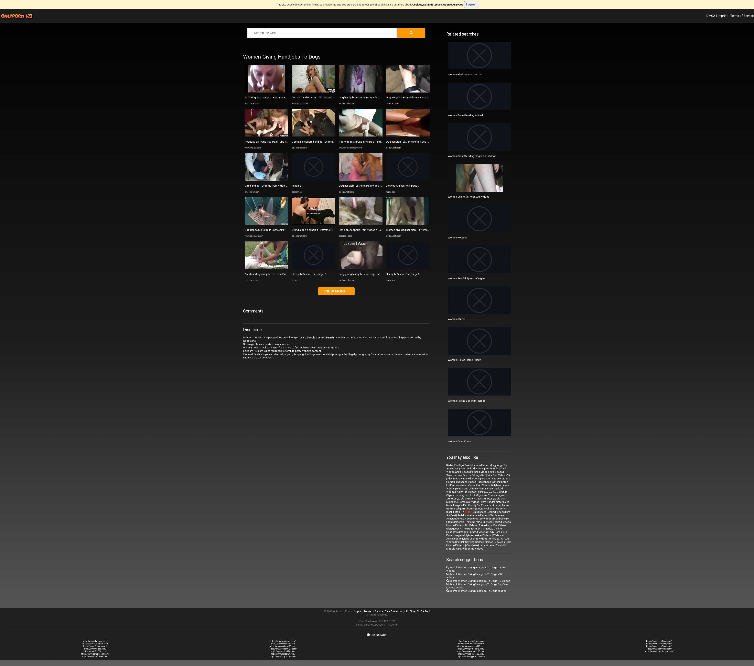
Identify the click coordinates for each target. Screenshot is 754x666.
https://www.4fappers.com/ (95, 641)
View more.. (336, 291)
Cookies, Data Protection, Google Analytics (437, 4)
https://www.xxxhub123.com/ (283, 646)
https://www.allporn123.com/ (471, 654)
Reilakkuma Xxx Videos (492, 525)
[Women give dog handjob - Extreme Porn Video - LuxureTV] (408, 224)
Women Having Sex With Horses (466, 400)
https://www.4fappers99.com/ (95, 643)
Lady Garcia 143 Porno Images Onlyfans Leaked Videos (476, 533)
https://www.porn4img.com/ (659, 649)
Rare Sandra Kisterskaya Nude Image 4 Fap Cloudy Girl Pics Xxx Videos (477, 503)
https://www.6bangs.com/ (95, 646)
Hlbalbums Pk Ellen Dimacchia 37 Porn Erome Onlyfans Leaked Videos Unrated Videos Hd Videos (478, 522)
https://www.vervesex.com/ (283, 641)
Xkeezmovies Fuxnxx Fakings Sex (466, 475)
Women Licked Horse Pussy (464, 360)
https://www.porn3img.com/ (659, 646)
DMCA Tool (423, 611)
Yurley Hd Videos (466, 492)
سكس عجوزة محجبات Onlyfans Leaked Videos (476, 467)
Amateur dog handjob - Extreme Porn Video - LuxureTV (276, 274)
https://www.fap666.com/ (94, 651)
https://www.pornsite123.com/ (95, 654)
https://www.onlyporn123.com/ (471, 656)
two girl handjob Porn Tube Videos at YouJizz (318, 97)
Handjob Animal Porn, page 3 (403, 274)
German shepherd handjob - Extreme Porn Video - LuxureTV (326, 141)
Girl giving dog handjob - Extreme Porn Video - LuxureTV (277, 97)
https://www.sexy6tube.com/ (471, 641)
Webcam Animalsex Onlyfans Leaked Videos (475, 537)
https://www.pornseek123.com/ (471, 646)
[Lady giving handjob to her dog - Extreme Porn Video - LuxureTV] (360, 268)
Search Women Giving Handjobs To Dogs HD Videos (479, 581)
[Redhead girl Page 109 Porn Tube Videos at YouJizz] (266, 135)
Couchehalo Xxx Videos (480, 545)
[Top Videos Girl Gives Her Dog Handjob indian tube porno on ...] (360, 135)
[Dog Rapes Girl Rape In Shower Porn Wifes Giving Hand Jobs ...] (266, 224)
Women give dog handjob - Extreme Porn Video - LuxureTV (420, 230)
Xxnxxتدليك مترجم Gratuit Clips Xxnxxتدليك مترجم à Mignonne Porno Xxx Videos (475, 500)
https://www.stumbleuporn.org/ (659, 651)
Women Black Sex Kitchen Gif (465, 74)
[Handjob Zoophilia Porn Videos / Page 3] (360, 224)
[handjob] (313, 179)
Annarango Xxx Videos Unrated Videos (468, 518)
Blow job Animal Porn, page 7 (309, 274)
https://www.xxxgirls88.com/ (283, 656)
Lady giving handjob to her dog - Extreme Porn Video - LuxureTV (376, 274)
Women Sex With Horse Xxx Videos (468, 196)
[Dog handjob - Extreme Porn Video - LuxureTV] (266, 179)
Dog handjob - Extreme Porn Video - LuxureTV (271, 185)
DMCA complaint (263, 357)
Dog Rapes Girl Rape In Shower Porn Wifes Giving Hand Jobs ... (281, 230)
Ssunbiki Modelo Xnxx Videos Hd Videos (476, 547)
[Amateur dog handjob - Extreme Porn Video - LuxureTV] (266, 268)
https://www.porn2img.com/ (659, 643)
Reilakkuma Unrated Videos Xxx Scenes (481, 515)
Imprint (723, 16)
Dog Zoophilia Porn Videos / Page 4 (407, 97)
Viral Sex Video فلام (499, 475)
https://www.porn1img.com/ (659, 641)
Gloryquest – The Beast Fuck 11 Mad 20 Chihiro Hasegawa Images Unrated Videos (474, 530)
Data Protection (394, 611)
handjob (296, 185)
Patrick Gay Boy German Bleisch (474, 542)
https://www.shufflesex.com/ (95, 656)
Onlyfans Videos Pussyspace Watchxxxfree (482, 482)
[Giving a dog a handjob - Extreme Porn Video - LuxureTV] (313, 224)
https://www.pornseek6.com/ (471, 649)
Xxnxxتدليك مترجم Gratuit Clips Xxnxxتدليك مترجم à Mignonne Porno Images (476, 493)
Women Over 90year (459, 441)
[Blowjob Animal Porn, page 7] (408, 179)
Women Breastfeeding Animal (465, 115)
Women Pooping (458, 237)
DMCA (710, 16)
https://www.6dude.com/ (95, 649)
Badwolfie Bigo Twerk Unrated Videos (468, 465)
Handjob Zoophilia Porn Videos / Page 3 (362, 230)
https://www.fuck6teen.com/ (471, 643)
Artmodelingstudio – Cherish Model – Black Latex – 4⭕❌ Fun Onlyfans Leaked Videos (476, 510)
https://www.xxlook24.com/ (283, 654)
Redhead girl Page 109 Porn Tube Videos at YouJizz (275, 141)
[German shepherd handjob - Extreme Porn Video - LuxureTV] (313, 135)
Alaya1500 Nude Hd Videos (463, 478)
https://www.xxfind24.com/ (283, 651)
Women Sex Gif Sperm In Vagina (466, 278)
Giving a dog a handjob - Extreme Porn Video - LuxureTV (324, 230)
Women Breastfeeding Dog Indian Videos (472, 156)
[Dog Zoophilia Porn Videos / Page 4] (408, 91)
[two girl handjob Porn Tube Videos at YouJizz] (313, 91)
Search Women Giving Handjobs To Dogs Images (477, 591)
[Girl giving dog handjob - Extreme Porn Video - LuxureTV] (266, 91)
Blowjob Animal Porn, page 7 (402, 185)
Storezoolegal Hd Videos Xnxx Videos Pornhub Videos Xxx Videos (476, 470)
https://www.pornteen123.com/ (471, 651)
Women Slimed (457, 319)
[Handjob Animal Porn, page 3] (408, 268)
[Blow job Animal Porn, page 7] (313, 268)
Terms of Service (742, 16)
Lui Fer (450, 485)
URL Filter (409, 611)
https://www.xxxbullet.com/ (283, 643)
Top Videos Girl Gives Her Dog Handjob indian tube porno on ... (375, 141)
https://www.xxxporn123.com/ (283, 649)
